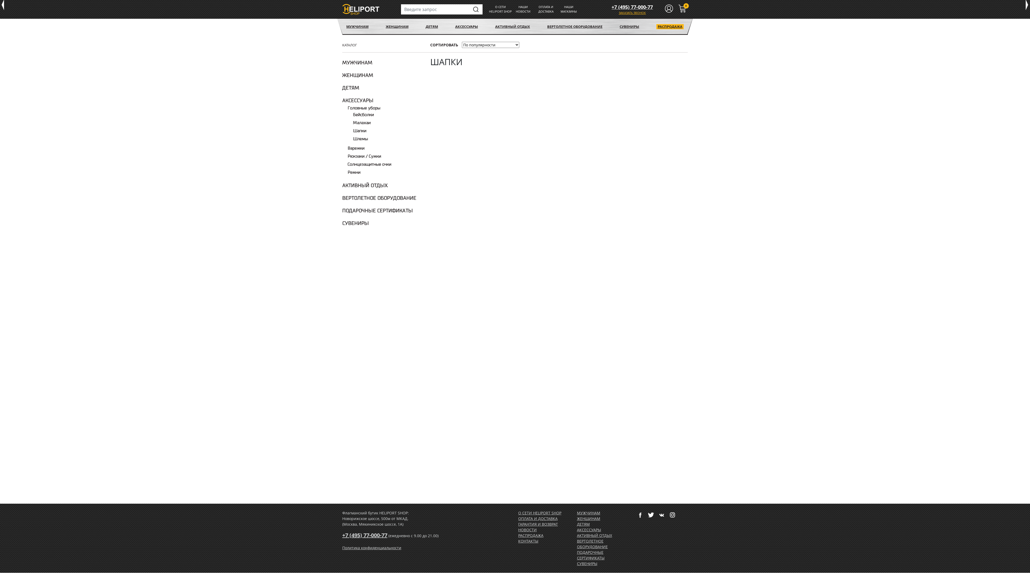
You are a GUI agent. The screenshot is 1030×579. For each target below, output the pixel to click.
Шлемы (360, 139)
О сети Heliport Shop (500, 9)
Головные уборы (364, 108)
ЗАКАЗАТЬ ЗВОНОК (632, 13)
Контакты (528, 541)
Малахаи (362, 123)
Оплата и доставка (546, 9)
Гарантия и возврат (538, 524)
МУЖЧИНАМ (357, 26)
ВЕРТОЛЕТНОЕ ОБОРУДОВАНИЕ (574, 26)
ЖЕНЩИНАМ (397, 26)
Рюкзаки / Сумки (364, 156)
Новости (527, 529)
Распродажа (670, 26)
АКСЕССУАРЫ (466, 26)
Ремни (354, 172)
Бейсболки (363, 115)
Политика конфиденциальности (371, 547)
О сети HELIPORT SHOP (539, 512)
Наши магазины (569, 9)
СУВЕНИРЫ (629, 26)
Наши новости (523, 9)
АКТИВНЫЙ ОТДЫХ (512, 26)
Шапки (359, 131)
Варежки (356, 148)
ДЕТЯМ (432, 26)
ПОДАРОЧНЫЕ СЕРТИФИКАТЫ (377, 210)
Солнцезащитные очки (369, 164)
